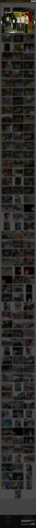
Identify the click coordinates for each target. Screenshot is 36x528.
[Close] (35, 1)
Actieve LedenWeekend (19, 1)
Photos (8, 1)
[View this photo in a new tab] (33, 1)
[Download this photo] (31, 1)
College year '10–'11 (12, 1)
